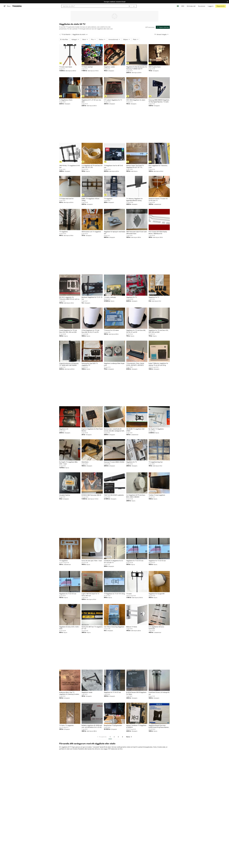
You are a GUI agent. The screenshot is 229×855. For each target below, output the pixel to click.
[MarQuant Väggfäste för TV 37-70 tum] (92, 285)
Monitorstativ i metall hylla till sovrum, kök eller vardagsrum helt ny (114, 430)
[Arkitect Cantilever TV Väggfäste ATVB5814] (136, 713)
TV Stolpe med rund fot (66, 198)
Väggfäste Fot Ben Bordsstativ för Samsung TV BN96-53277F (136, 68)
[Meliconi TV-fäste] (136, 614)
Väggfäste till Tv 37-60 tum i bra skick (91, 101)
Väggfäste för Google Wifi (157, 593)
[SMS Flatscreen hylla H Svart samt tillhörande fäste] (136, 219)
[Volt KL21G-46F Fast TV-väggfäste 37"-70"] (92, 614)
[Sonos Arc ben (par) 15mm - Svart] (92, 548)
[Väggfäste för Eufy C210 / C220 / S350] (69, 614)
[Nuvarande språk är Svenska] (177, 6)
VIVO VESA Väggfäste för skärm (135, 100)
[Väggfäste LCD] (69, 416)
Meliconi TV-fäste (131, 627)
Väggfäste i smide (109, 67)
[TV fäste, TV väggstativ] (69, 713)
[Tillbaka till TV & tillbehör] (60, 34)
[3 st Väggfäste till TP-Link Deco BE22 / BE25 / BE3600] (136, 482)
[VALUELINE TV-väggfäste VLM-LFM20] (136, 416)
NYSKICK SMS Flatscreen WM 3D (91, 495)
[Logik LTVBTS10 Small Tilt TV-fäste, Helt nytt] (92, 581)
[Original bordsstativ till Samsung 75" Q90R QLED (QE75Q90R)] (69, 351)
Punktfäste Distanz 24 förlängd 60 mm (159, 693)
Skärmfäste (85, 462)
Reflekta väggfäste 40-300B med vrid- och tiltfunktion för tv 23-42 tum (92, 726)
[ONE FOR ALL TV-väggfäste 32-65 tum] (69, 153)
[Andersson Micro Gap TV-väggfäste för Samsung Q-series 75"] (69, 680)
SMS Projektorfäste (154, 67)
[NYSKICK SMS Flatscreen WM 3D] (92, 482)
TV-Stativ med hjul (87, 67)
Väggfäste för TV (131, 297)
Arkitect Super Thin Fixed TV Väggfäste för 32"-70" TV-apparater (135, 166)
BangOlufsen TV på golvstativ (113, 725)
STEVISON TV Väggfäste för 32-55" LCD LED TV (113, 561)
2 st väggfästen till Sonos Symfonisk (156, 627)
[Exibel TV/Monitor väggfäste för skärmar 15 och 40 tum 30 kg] (159, 351)
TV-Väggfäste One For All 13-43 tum (113, 166)
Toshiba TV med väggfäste (157, 495)
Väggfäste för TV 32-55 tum (134, 560)
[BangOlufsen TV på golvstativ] (114, 713)
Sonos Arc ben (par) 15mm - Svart (92, 560)
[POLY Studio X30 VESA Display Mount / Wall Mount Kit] (159, 219)
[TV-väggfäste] (114, 186)
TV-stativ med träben (65, 67)
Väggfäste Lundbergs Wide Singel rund (114, 364)
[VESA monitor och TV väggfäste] (92, 219)
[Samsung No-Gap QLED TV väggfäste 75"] (92, 351)
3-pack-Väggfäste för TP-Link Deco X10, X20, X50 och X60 (68, 331)
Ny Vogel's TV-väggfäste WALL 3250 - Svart (68, 463)
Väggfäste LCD (63, 429)
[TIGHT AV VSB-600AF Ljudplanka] (114, 482)
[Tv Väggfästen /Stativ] (69, 87)
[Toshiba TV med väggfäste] (159, 482)
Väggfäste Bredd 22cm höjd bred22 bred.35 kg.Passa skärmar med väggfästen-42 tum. (159, 726)
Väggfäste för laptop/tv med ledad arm (114, 232)
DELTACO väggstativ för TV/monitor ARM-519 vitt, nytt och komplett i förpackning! (69, 298)
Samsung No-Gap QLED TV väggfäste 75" (90, 364)
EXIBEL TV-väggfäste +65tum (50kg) (90, 199)
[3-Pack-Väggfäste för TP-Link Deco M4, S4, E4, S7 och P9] (92, 318)
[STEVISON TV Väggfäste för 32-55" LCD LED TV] (114, 548)
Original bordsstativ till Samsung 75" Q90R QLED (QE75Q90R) (68, 364)
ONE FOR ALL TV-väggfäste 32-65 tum (69, 166)
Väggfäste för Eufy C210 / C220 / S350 (69, 627)
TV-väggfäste (108, 198)
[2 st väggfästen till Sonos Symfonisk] (159, 614)
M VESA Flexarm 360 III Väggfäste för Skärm (136, 693)
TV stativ (129, 593)
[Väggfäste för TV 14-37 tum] (114, 680)
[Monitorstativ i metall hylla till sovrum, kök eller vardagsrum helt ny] (114, 416)
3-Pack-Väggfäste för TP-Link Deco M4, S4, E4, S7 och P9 (90, 331)
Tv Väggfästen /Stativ (65, 100)
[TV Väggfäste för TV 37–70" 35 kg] (114, 581)
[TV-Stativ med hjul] (92, 54)
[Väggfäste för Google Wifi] (159, 581)
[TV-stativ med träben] (69, 54)
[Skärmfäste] (92, 449)
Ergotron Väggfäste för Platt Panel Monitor (92, 430)
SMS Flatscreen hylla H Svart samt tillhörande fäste (136, 232)
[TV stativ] (136, 581)
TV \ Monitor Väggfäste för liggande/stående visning (134, 199)
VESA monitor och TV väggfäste (91, 231)
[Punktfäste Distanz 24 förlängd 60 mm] (159, 680)
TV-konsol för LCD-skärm (111, 330)
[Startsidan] (17, 6)
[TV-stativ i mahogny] (114, 285)
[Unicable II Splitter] (69, 482)
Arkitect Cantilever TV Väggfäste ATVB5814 (136, 726)
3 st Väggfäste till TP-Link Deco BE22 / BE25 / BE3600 (135, 496)
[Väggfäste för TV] (136, 285)
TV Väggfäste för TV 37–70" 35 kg (114, 593)
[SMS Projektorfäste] (159, 54)
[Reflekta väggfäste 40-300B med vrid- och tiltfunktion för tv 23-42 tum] (92, 713)
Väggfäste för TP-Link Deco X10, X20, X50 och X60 (158, 331)
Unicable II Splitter (64, 495)
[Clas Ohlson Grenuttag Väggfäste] (114, 614)
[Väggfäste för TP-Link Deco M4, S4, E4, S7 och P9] (136, 318)
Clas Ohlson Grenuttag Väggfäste (114, 627)
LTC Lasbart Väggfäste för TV (113, 100)
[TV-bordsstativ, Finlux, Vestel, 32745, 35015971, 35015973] (136, 351)
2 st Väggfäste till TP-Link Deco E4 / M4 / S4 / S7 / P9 (92, 166)
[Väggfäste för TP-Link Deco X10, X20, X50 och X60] (159, 318)
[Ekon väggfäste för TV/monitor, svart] (159, 153)
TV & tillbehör (66, 34)
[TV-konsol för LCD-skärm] (114, 318)
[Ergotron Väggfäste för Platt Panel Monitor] (92, 416)
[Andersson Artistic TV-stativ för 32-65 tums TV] (159, 186)
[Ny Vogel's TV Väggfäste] (159, 416)
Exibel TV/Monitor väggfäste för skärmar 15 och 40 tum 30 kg (158, 364)
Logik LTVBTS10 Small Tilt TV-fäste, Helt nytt (90, 594)
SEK (182, 6)
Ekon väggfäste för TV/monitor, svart (158, 166)
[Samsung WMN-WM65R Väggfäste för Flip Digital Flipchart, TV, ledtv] (159, 87)
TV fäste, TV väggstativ (66, 725)
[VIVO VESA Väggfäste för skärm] (136, 87)
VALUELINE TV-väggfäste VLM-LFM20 (135, 430)
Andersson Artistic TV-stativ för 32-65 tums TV (158, 199)
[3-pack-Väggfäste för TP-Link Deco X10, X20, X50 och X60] (69, 318)
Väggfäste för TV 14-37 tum (112, 692)
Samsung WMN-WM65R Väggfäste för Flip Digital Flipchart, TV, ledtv (159, 101)
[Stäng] (227, 2)
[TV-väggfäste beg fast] (159, 449)
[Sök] (129, 6)
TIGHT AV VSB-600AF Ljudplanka (114, 495)
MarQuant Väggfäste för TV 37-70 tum (92, 298)
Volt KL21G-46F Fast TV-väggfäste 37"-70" (92, 627)
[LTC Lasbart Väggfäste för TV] (114, 87)
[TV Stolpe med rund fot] (69, 186)
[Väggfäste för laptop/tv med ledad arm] (114, 219)
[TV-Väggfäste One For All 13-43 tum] (114, 153)
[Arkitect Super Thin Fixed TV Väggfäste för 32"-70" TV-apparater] (136, 153)
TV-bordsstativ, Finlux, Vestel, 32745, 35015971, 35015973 (135, 364)
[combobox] (96, 6)
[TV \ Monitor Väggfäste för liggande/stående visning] (136, 186)
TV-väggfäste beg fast (156, 462)
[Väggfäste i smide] (114, 54)
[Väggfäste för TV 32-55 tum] (136, 548)
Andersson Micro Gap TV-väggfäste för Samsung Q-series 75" (69, 693)
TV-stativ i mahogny (110, 297)
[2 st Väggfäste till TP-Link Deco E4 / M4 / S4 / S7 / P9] (92, 153)
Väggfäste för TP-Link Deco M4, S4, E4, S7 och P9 (136, 331)
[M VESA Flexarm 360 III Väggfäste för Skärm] (136, 680)
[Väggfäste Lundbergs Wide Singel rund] (114, 351)
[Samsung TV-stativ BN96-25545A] (114, 449)
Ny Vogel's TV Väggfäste (156, 429)
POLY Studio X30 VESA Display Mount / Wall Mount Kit (158, 232)
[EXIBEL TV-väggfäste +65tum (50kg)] (92, 186)
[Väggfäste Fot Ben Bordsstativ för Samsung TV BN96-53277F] (136, 54)
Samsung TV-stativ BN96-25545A (114, 462)
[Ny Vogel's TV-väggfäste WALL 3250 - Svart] (69, 449)
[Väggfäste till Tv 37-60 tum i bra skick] (92, 87)
